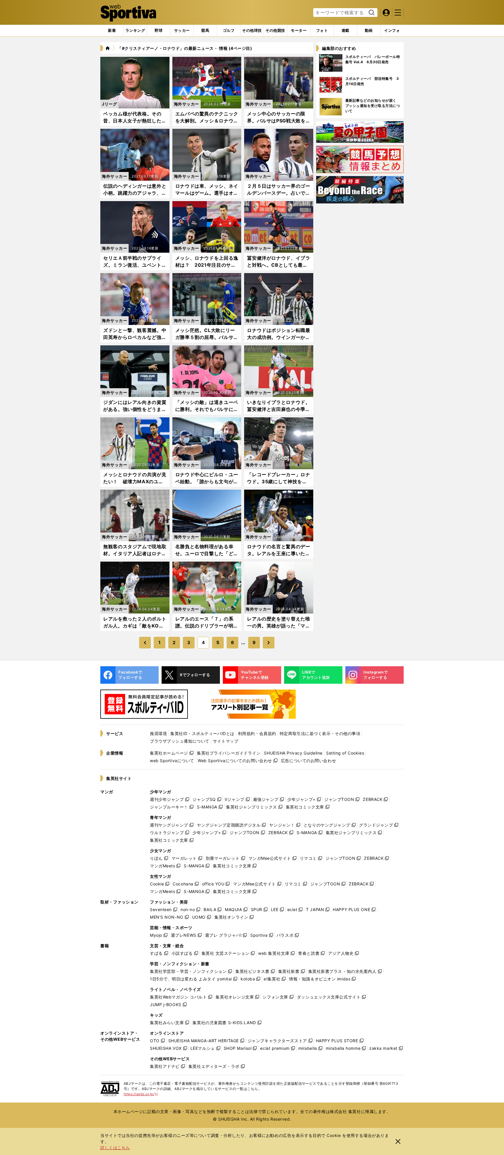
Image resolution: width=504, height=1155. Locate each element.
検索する (371, 12)
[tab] (158, 30)
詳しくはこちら (115, 1147)
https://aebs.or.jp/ (141, 1094)
